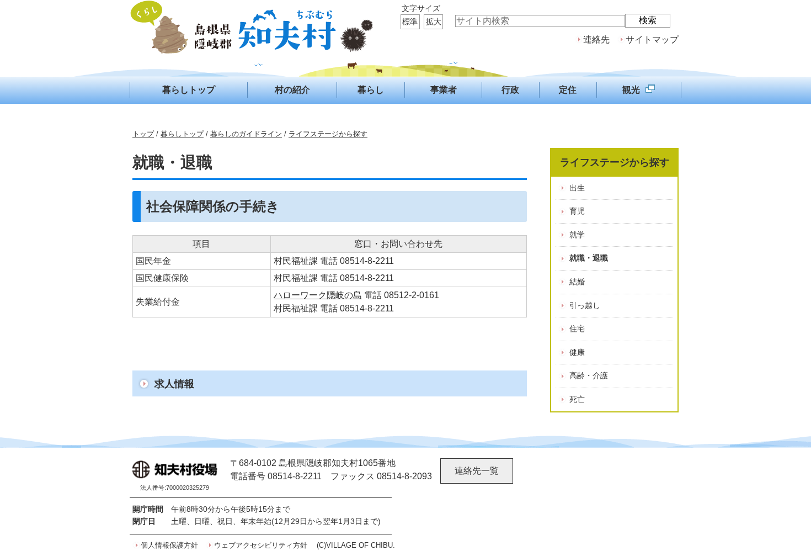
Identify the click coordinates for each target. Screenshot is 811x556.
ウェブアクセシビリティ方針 (260, 545)
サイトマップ (652, 39)
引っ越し (584, 305)
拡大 (433, 21)
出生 (577, 187)
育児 (577, 210)
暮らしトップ (182, 134)
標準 (410, 21)
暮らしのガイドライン (246, 134)
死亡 (577, 399)
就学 (577, 234)
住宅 (577, 328)
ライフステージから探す (328, 134)
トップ (143, 134)
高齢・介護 (588, 375)
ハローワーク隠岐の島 (318, 295)
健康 (577, 352)
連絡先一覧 (477, 470)
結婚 (577, 281)
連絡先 (596, 39)
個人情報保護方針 (169, 545)
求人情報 (174, 383)
